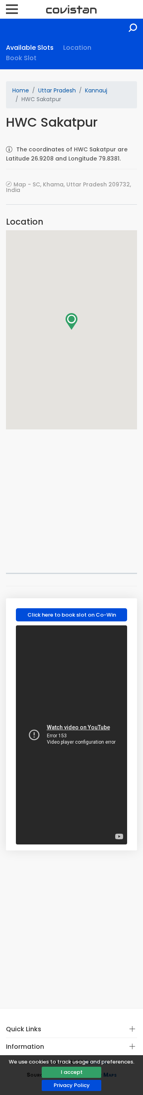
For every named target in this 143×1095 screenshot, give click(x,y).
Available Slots (30, 47)
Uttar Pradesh (57, 90)
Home (20, 90)
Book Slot (21, 58)
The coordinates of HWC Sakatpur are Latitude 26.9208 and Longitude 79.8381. (67, 153)
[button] (71, 321)
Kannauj (96, 90)
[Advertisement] (71, 501)
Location (77, 47)
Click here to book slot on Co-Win (71, 615)
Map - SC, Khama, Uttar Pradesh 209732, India (68, 187)
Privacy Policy (72, 1085)
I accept (72, 1072)
